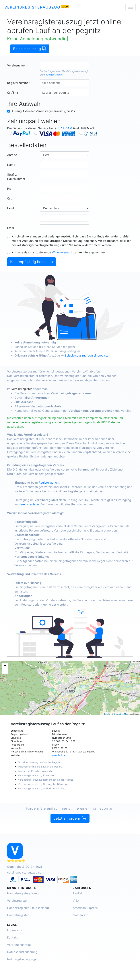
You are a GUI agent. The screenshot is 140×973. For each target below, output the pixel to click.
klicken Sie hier (54, 74)
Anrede (12, 155)
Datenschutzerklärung (22, 952)
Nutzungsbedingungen (22, 959)
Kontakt (12, 937)
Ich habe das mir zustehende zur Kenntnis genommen (58, 252)
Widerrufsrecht (62, 252)
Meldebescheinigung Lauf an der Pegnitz (40, 766)
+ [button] (5, 665)
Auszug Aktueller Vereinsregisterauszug (43, 111)
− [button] (5, 671)
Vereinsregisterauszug (32, 7)
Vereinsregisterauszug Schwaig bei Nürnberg (43, 784)
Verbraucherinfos (19, 944)
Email (11, 228)
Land (10, 208)
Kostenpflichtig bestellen (31, 262)
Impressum (14, 930)
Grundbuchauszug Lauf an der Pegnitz (39, 762)
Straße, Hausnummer (16, 177)
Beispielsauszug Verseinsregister (87, 355)
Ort (9, 198)
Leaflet (107, 713)
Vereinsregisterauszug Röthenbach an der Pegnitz (45, 779)
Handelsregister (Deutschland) (28, 908)
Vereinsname (16, 65)
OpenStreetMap (121, 713)
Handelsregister (18, 915)
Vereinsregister (21, 389)
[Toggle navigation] (130, 7)
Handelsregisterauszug (74, 71)
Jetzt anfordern (67, 818)
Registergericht (49, 482)
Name (11, 164)
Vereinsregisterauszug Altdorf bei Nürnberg (42, 788)
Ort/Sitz (12, 92)
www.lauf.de (58, 755)
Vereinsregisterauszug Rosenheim (36, 775)
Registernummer (18, 83)
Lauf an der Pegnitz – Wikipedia (35, 771)
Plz (9, 188)
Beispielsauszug (27, 49)
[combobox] (64, 65)
